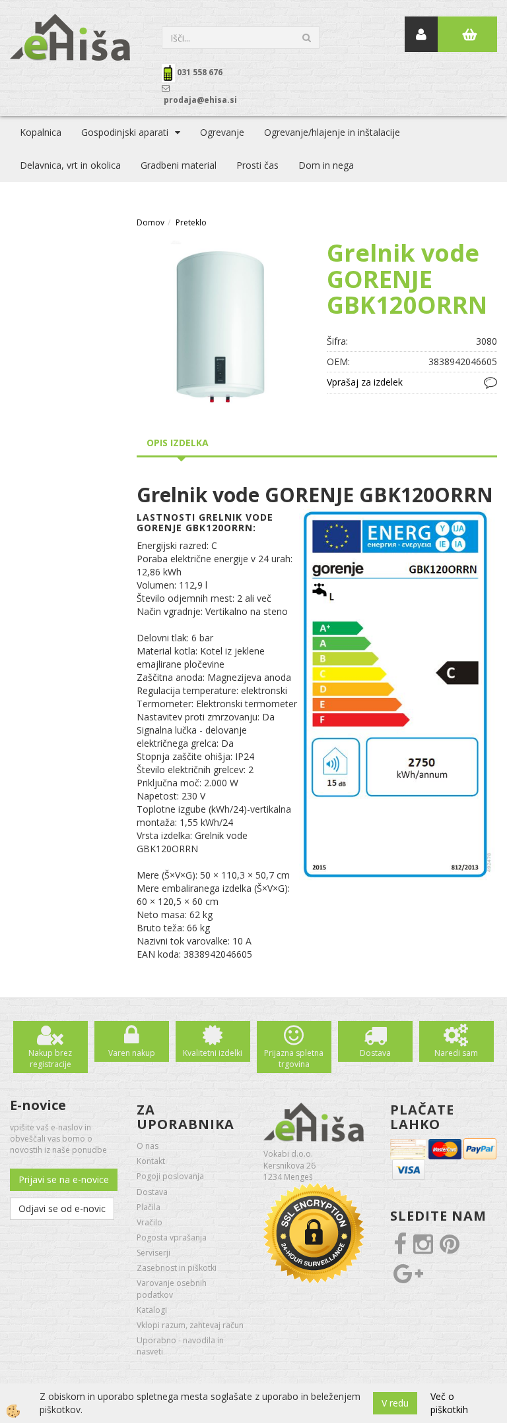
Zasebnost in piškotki (177, 1267)
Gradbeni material (179, 165)
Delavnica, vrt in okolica (70, 165)
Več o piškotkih (449, 1403)
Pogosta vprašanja (172, 1237)
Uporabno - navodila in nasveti (180, 1346)
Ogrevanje (222, 132)
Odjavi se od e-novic (62, 1208)
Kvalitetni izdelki (212, 1053)
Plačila (148, 1207)
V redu (395, 1403)
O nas (147, 1145)
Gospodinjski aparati (124, 132)
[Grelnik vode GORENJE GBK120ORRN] (222, 324)
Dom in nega (326, 165)
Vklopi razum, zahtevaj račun (190, 1325)
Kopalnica (40, 132)
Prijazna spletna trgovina (293, 1058)
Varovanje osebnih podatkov (172, 1288)
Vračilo (149, 1222)
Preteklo (191, 222)
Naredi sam (456, 1053)
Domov (150, 222)
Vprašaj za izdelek (365, 382)
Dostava (375, 1053)
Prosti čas (257, 165)
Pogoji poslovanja (170, 1176)
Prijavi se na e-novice (63, 1179)
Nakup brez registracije (50, 1058)
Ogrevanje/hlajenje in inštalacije (332, 132)
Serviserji (153, 1252)
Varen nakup (131, 1053)
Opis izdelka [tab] (178, 442)
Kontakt (151, 1161)
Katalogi (152, 1310)
